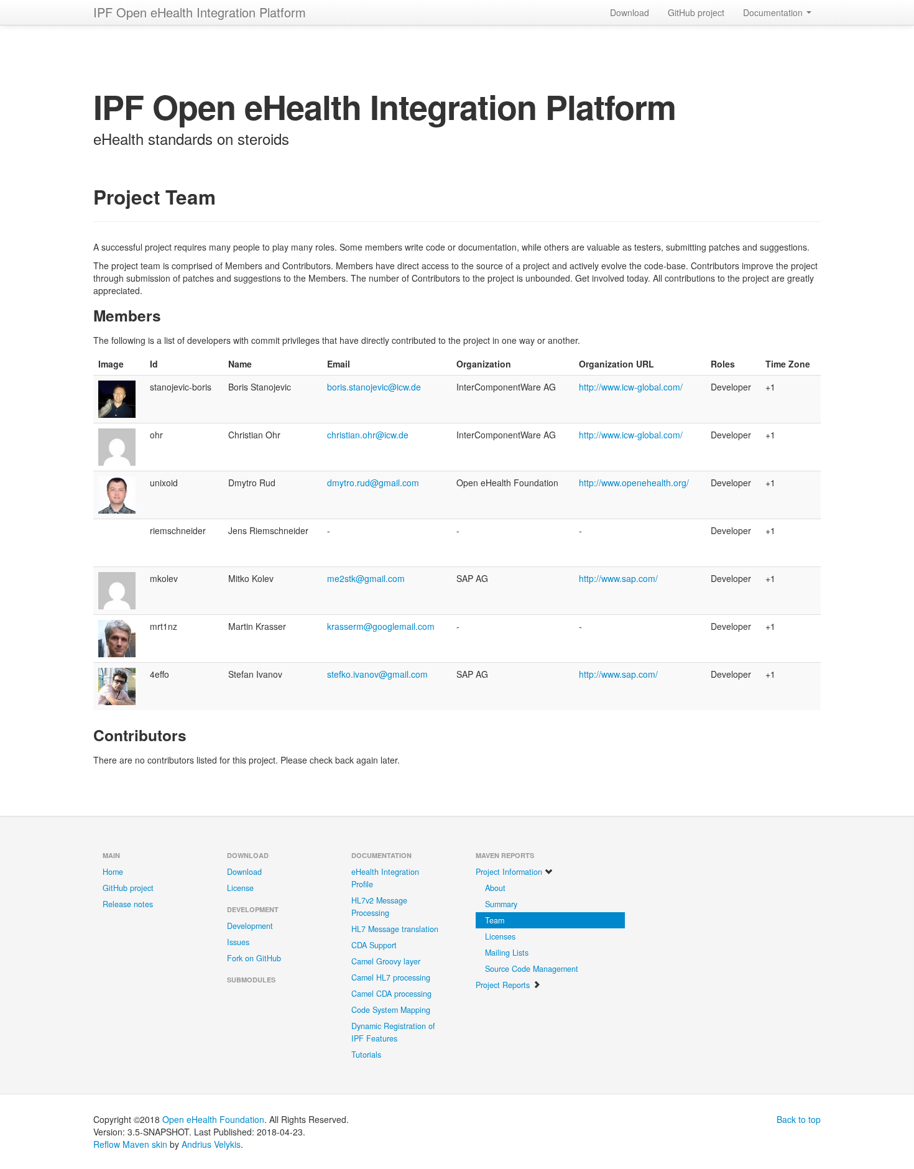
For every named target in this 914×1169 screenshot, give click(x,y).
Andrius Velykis (211, 1144)
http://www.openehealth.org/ (634, 482)
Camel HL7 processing (390, 977)
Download (629, 12)
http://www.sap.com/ (618, 578)
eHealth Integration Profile (385, 878)
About (495, 888)
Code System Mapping (390, 1009)
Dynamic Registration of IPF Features (393, 1032)
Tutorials (366, 1054)
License (240, 888)
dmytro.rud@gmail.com (373, 482)
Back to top (799, 1119)
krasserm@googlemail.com (381, 626)
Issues (238, 942)
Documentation (774, 12)
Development (250, 925)
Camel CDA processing (391, 993)
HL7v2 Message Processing (379, 906)
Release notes (128, 904)
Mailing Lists (507, 952)
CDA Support (374, 945)
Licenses (500, 936)
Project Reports (504, 985)
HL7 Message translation (394, 929)
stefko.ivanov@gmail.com (377, 674)
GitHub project (696, 12)
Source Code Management (531, 968)
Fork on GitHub (254, 958)
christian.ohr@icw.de (368, 434)
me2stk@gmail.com (366, 578)
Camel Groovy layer (385, 961)
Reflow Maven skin (130, 1144)
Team (494, 920)
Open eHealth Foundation (213, 1119)
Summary (501, 904)
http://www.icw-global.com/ (631, 387)
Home (113, 871)
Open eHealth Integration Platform (199, 12)
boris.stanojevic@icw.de (374, 387)
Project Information (510, 871)
